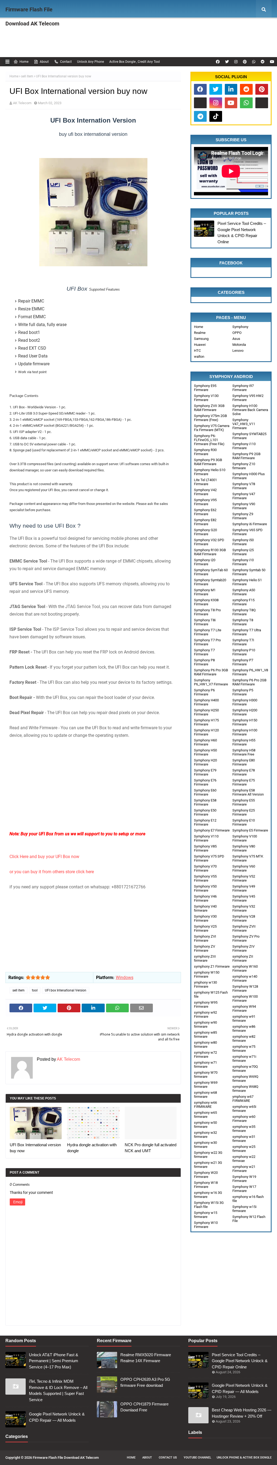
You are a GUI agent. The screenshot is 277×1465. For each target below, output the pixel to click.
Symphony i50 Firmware (243, 542)
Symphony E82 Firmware (205, 522)
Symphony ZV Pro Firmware (245, 938)
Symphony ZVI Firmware (205, 938)
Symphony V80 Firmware (243, 848)
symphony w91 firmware (243, 1018)
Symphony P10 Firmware (243, 652)
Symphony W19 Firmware (244, 1179)
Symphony (240, 327)
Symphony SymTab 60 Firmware (211, 572)
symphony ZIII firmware (205, 958)
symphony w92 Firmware (205, 1014)
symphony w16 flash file (248, 1199)
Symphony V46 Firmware (205, 898)
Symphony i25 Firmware (243, 552)
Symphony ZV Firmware (204, 948)
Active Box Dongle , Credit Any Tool (134, 62)
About (44, 62)
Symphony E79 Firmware (205, 772)
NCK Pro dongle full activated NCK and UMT (150, 1147)
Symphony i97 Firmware (243, 388)
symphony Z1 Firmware (212, 966)
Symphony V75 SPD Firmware (209, 858)
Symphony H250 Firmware (206, 712)
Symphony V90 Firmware (243, 506)
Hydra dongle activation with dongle (92, 1147)
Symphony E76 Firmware (205, 782)
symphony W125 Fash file (211, 994)
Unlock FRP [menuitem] (216, 47)
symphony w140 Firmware (244, 978)
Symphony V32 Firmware (243, 908)
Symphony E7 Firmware (212, 830)
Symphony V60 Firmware (243, 868)
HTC (197, 351)
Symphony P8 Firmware (204, 662)
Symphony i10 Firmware (243, 562)
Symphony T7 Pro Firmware (207, 642)
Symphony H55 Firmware (243, 742)
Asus (236, 339)
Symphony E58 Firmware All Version (248, 792)
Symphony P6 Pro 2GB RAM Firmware (249, 682)
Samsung (201, 339)
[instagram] (236, 61)
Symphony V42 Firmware (205, 492)
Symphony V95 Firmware (205, 502)
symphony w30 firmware (205, 1145)
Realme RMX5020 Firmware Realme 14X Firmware (145, 1357)
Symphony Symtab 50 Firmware (248, 572)
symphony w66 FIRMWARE (205, 1105)
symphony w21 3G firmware (208, 1165)
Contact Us (168, 1457)
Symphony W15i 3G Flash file (209, 1205)
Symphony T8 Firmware (242, 622)
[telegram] (200, 116)
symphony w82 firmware (243, 1038)
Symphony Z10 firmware (243, 466)
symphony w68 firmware (205, 1094)
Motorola (239, 345)
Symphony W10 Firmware (206, 1225)
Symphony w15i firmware (244, 1209)
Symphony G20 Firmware (205, 532)
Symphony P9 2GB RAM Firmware (246, 456)
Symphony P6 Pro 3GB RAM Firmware (211, 672)
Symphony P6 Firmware (204, 692)
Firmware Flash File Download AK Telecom (32, 16)
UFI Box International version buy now (35, 1147)
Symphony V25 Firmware (205, 928)
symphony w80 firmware (205, 1044)
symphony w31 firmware (243, 1139)
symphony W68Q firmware (245, 1089)
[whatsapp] (254, 61)
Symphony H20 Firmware (205, 762)
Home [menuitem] (20, 28)
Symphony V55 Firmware (205, 878)
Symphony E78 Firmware (243, 772)
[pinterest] (245, 61)
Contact (66, 62)
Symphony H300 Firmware (244, 702)
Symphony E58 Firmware (205, 802)
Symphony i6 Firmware (249, 524)
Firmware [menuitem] (48, 28)
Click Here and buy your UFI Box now (44, 856)
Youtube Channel (197, 1457)
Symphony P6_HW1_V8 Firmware (250, 672)
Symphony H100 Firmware (244, 732)
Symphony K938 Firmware (206, 602)
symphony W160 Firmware (245, 968)
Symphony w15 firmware (205, 1215)
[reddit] (262, 61)
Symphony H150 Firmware (244, 722)
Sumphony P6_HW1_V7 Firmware (211, 682)
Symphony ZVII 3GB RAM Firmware (209, 408)
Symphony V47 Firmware (243, 496)
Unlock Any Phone (90, 62)
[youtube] (271, 61)
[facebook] (218, 61)
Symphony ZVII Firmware (244, 928)
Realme (200, 333)
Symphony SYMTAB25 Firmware (249, 436)
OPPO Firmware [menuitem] (77, 28)
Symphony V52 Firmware (243, 878)
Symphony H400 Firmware (206, 702)
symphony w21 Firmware (243, 1169)
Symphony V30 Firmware (205, 918)
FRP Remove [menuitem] (227, 28)
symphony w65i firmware (244, 1109)
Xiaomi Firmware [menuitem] (152, 28)
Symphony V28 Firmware (243, 918)
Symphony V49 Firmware (243, 888)
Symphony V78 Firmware (243, 486)
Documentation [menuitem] (174, 47)
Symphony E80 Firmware (243, 762)
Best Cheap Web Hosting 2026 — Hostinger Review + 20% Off (241, 1413)
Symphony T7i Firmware (243, 642)
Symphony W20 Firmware (206, 1175)
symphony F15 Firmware (243, 602)
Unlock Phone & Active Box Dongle (244, 1457)
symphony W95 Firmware (205, 1004)
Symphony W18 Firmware (206, 1185)
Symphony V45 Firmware (243, 898)
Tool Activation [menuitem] (77, 47)
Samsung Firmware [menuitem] (191, 28)
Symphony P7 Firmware (242, 662)
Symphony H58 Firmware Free (243, 752)
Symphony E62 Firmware (205, 512)
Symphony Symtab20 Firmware (210, 582)
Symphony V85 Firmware (205, 848)
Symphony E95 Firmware (205, 388)
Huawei (200, 345)
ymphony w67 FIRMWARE (242, 1099)
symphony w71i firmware (244, 1059)
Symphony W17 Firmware (244, 1189)
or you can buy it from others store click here (52, 871)
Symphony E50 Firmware (205, 812)
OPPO (237, 333)
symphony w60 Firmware (243, 1119)
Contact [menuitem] (140, 47)
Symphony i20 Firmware (204, 562)
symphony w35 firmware (243, 1129)
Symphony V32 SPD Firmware (209, 542)
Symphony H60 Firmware (205, 742)
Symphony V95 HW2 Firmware (247, 398)
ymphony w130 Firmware (205, 984)
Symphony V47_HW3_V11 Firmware (243, 424)
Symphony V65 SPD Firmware (247, 532)
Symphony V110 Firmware (206, 838)
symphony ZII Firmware (242, 958)
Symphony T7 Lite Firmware (207, 632)
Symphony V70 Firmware (205, 868)
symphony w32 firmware (205, 1135)
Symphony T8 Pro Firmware (207, 612)
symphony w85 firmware (205, 1034)
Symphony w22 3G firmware (208, 1155)
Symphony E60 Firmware (205, 792)
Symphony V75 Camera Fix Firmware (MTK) (211, 428)
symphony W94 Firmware (244, 1008)
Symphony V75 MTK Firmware (247, 858)
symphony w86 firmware (243, 1028)
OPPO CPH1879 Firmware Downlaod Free (144, 1407)
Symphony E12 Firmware (205, 822)
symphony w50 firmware (205, 1125)
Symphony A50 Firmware (243, 592)
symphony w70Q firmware (245, 1069)
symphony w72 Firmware (205, 1054)
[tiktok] (215, 116)
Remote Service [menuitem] (111, 47)
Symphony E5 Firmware (250, 830)
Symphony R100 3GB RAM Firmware (210, 552)
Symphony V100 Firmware (244, 838)
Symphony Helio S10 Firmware (209, 472)
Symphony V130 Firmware (206, 398)
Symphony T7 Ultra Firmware (246, 632)
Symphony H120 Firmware (206, 732)
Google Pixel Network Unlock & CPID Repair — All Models (57, 1417)
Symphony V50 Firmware (205, 888)
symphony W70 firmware (205, 1074)
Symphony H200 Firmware (244, 712)
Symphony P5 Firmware (242, 692)
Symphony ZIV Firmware (243, 948)
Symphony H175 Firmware (206, 722)
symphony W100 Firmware (245, 998)
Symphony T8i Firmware (205, 622)
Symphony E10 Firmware (243, 822)
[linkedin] (231, 89)
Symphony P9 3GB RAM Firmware (208, 462)
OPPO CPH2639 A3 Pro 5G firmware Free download (145, 1382)
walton (199, 356)
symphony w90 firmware (205, 1024)
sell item (27, 76)
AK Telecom (22, 103)
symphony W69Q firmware (245, 1079)
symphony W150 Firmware (206, 974)
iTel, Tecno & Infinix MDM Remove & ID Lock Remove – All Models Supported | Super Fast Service (58, 1390)
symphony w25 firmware (243, 1149)
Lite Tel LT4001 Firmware (205, 482)
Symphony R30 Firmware (205, 452)
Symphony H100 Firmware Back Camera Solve (250, 410)
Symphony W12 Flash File (248, 1219)
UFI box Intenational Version (65, 990)
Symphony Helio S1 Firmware (247, 582)
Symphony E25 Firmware (243, 812)
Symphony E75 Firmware (243, 782)
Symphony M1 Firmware (205, 592)
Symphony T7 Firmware (204, 652)
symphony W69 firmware (205, 1084)
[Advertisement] (93, 792)
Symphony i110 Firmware (244, 446)
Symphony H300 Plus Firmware (248, 476)
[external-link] (200, 102)
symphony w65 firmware (205, 1115)
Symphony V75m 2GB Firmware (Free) (210, 418)
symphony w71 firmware (205, 1064)
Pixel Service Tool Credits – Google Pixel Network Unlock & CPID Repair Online (241, 232)
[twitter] (227, 61)
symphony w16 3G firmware (208, 1195)
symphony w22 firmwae (243, 1159)
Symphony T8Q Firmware (244, 612)
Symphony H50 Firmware (205, 752)
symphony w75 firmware (243, 1048)
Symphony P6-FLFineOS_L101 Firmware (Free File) (209, 440)
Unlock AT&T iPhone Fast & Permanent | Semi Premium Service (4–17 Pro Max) (53, 1360)
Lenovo (237, 351)
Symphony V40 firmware (205, 908)
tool (35, 990)
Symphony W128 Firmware (245, 988)
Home (23, 62)
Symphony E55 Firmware (243, 802)
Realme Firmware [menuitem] (115, 28)
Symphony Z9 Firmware (242, 516)
